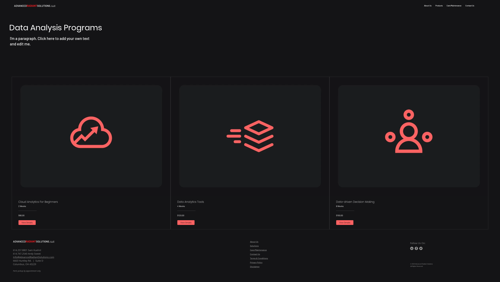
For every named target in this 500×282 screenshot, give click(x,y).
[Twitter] (421, 248)
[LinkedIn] (411, 248)
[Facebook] (416, 248)
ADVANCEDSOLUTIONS (34, 5)
